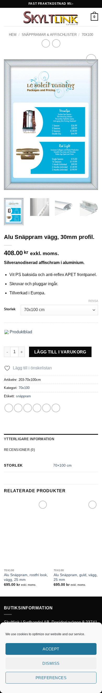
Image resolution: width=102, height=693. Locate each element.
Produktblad (20, 332)
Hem (12, 35)
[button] (7, 16)
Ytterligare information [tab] (29, 439)
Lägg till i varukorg (60, 352)
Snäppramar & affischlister (49, 35)
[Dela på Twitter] (27, 408)
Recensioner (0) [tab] (19, 450)
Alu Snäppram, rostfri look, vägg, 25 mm (26, 577)
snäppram (23, 396)
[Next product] (46, 43)
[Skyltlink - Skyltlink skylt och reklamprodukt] (50, 17)
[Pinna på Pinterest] (46, 408)
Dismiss (50, 663)
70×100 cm (62, 465)
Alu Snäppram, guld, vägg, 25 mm (76, 577)
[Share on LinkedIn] (56, 408)
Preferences (51, 677)
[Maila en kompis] (37, 408)
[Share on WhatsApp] (8, 408)
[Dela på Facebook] (18, 408)
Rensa (93, 300)
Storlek (9, 309)
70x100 (87, 35)
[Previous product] (56, 43)
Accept (51, 649)
